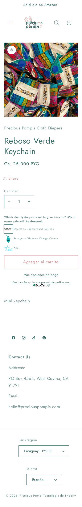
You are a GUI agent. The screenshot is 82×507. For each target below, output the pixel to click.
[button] (11, 23)
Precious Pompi (31, 496)
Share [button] (13, 178)
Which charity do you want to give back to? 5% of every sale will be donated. (40, 219)
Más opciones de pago (41, 275)
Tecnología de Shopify (59, 496)
